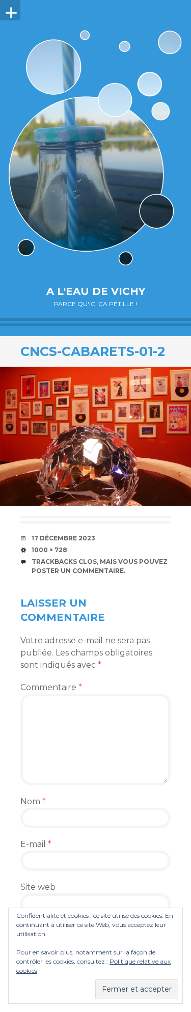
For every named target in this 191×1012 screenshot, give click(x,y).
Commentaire (51, 687)
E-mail (35, 844)
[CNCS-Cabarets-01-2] (95, 436)
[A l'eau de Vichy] (95, 147)
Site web (38, 887)
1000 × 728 (49, 550)
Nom (33, 801)
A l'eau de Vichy (95, 291)
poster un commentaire (78, 571)
